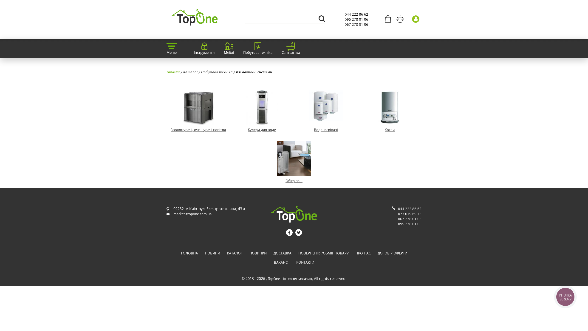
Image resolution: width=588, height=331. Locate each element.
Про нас (363, 253)
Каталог (190, 72)
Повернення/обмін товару (323, 253)
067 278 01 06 (356, 24)
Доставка (282, 253)
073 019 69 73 (409, 213)
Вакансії (281, 262)
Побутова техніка (217, 72)
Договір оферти (392, 253)
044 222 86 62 (356, 14)
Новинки (258, 253)
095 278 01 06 (356, 19)
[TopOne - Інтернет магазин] (195, 23)
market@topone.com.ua (192, 213)
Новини (212, 253)
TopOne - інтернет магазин (290, 278)
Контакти (305, 262)
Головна (173, 72)
